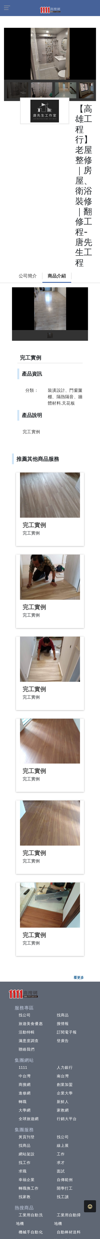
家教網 (63, 1110)
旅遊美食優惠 (31, 1023)
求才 (61, 1162)
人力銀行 (65, 1067)
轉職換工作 (29, 1188)
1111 (23, 1067)
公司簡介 (28, 275)
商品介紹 (57, 275)
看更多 (79, 977)
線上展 (63, 1145)
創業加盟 (65, 1084)
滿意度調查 (29, 1041)
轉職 (23, 1101)
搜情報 (63, 1023)
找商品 (63, 1015)
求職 (23, 1171)
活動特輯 (27, 1032)
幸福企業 (27, 1180)
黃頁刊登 (27, 1137)
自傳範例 (65, 1180)
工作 (61, 1154)
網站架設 (27, 1154)
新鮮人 (63, 1101)
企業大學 (65, 1093)
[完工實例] (50, 495)
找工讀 (63, 1197)
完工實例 (34, 525)
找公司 (25, 1015)
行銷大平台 (67, 1119)
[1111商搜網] (50, 9)
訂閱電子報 (67, 1032)
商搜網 (25, 1084)
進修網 (25, 1093)
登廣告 (63, 1041)
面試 (61, 1171)
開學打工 (65, 1188)
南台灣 (63, 1076)
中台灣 (25, 1076)
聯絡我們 (27, 1049)
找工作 (25, 1162)
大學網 (25, 1110)
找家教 (25, 1197)
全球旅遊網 (29, 1119)
